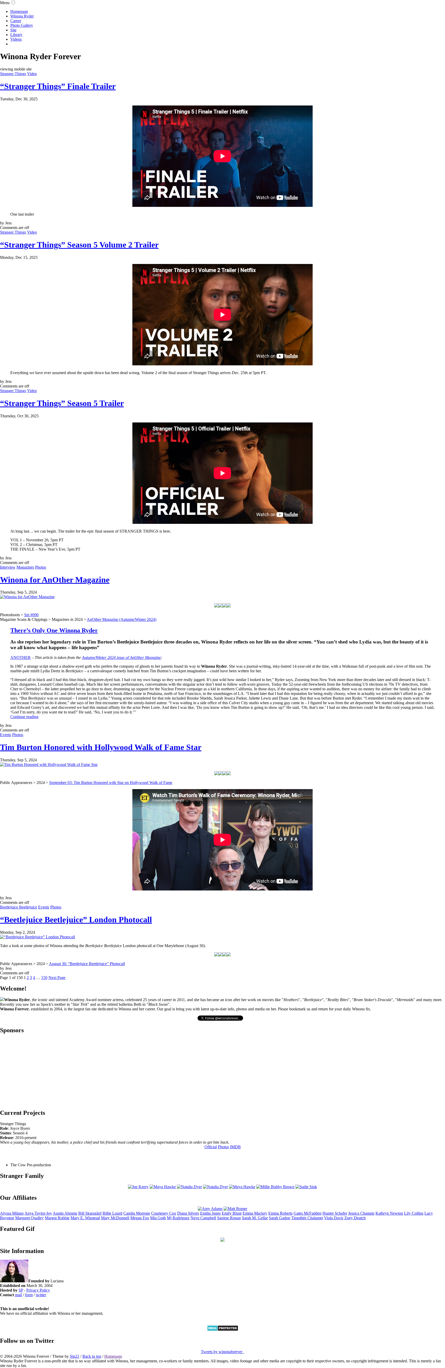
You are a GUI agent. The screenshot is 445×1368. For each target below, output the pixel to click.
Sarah (279, 1218)
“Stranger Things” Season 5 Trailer (62, 403)
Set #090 (31, 615)
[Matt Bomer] (235, 1208)
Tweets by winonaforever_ (222, 1351)
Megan (139, 1218)
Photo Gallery (21, 25)
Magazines (25, 567)
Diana (188, 1213)
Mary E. (85, 1218)
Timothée (307, 1218)
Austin (65, 1213)
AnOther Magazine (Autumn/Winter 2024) (121, 619)
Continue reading (24, 716)
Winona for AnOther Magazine (54, 579)
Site (13, 30)
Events (5, 734)
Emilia (210, 1213)
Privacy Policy (38, 1290)
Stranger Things (13, 74)
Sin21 (74, 1356)
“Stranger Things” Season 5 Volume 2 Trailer (79, 244)
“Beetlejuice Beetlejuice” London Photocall (76, 919)
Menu (5, 3)
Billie (112, 1213)
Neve (203, 1218)
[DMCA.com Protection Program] (222, 1330)
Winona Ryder (22, 16)
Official (210, 1147)
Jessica (361, 1213)
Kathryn (389, 1213)
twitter (41, 1295)
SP (21, 1290)
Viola (333, 1218)
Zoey (355, 1218)
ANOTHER (20, 657)
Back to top (91, 1356)
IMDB (235, 1147)
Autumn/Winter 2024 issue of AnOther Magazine (121, 657)
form (29, 1295)
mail (18, 1295)
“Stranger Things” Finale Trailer (58, 86)
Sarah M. (255, 1218)
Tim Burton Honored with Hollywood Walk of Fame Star (100, 747)
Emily (232, 1213)
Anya (38, 1213)
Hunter (334, 1213)
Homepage (19, 11)
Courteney (163, 1213)
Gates (307, 1213)
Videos (16, 39)
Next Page (56, 977)
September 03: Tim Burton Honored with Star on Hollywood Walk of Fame (110, 782)
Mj (178, 1218)
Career (15, 21)
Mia (158, 1218)
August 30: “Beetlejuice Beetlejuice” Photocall (87, 963)
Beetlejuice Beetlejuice (18, 907)
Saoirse (229, 1218)
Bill (89, 1213)
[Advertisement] (222, 1071)
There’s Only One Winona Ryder (54, 630)
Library (16, 34)
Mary (115, 1218)
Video (32, 74)
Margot (57, 1218)
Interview (7, 567)
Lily (413, 1213)
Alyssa (12, 1213)
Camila (136, 1213)
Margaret (29, 1218)
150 (44, 977)
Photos (40, 567)
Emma (255, 1213)
